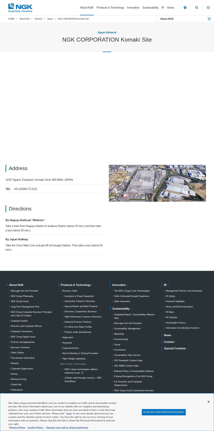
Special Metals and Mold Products (81, 306)
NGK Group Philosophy (22, 296)
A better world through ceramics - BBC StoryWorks (83, 380)
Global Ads (16, 384)
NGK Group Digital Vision (23, 336)
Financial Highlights (175, 301)
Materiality (119, 334)
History (14, 374)
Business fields (70, 291)
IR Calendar (171, 317)
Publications (17, 390)
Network (15, 363)
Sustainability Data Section (127, 355)
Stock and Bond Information (179, 306)
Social (117, 344)
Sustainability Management (127, 328)
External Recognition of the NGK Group (133, 376)
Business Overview (20, 347)
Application (68, 337)
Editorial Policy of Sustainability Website (133, 371)
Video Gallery (17, 352)
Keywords (67, 342)
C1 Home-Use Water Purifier (78, 327)
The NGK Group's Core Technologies (132, 291)
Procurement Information (23, 358)
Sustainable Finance (176, 322)
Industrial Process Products (78, 322)
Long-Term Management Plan (25, 306)
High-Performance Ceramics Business (83, 316)
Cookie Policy (35, 427)
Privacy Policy (17, 427)
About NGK (167, 18)
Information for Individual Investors (182, 328)
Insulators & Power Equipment (79, 296)
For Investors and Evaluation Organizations (128, 383)
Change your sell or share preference (67, 427)
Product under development (78, 332)
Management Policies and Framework (184, 291)
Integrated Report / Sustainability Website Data (134, 316)
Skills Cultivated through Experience (131, 296)
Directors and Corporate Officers (26, 326)
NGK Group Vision (20, 301)
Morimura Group (18, 379)
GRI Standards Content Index (128, 360)
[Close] (208, 401)
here (69, 413)
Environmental (121, 339)
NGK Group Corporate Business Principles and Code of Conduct (31, 314)
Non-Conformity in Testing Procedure (80, 353)
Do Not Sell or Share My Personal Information (163, 412)
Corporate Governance (22, 331)
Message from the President (24, 291)
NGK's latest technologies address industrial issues (81, 371)
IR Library (170, 296)
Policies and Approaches (23, 342)
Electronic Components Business (81, 311)
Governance (120, 350)
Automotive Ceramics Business (80, 301)
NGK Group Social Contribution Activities (134, 390)
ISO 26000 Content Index (126, 366)
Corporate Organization (22, 368)
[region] (107, 412)
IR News (170, 312)
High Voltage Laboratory (74, 358)
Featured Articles (71, 348)
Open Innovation (122, 301)
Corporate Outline (19, 321)
